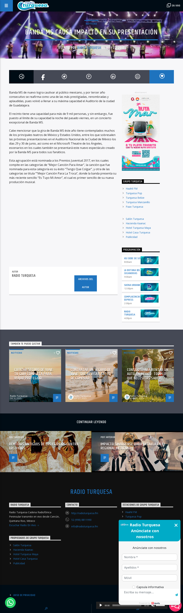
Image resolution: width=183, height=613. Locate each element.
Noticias (91, 23)
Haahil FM (131, 188)
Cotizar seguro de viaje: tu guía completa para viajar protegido (34, 374)
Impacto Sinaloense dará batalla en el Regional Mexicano (133, 446)
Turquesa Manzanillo (138, 202)
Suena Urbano (132, 285)
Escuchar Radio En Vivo (23, 525)
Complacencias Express (132, 298)
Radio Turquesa (89, 48)
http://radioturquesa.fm (84, 513)
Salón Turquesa (135, 219)
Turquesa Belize (135, 197)
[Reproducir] (101, 605)
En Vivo (175, 5)
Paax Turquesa (134, 206)
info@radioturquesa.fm (84, 526)
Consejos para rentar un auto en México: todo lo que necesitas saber (148, 374)
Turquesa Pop (134, 193)
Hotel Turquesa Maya (138, 227)
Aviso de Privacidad (24, 595)
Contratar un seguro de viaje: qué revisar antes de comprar (91, 374)
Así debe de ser (133, 258)
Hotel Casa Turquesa (138, 232)
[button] (10, 602)
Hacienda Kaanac (136, 223)
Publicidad (131, 237)
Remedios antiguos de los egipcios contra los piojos (43, 446)
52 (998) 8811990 (81, 519)
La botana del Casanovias (132, 272)
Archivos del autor (85, 283)
